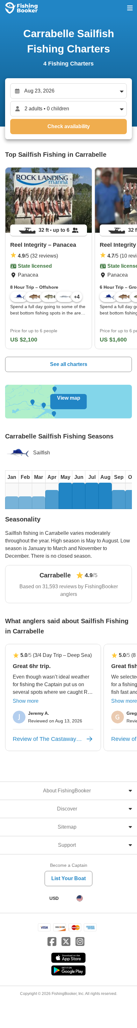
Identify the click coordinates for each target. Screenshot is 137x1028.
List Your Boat (68, 878)
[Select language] (80, 898)
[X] (65, 942)
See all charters (68, 364)
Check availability (68, 126)
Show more (26, 701)
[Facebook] (51, 942)
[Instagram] (80, 942)
